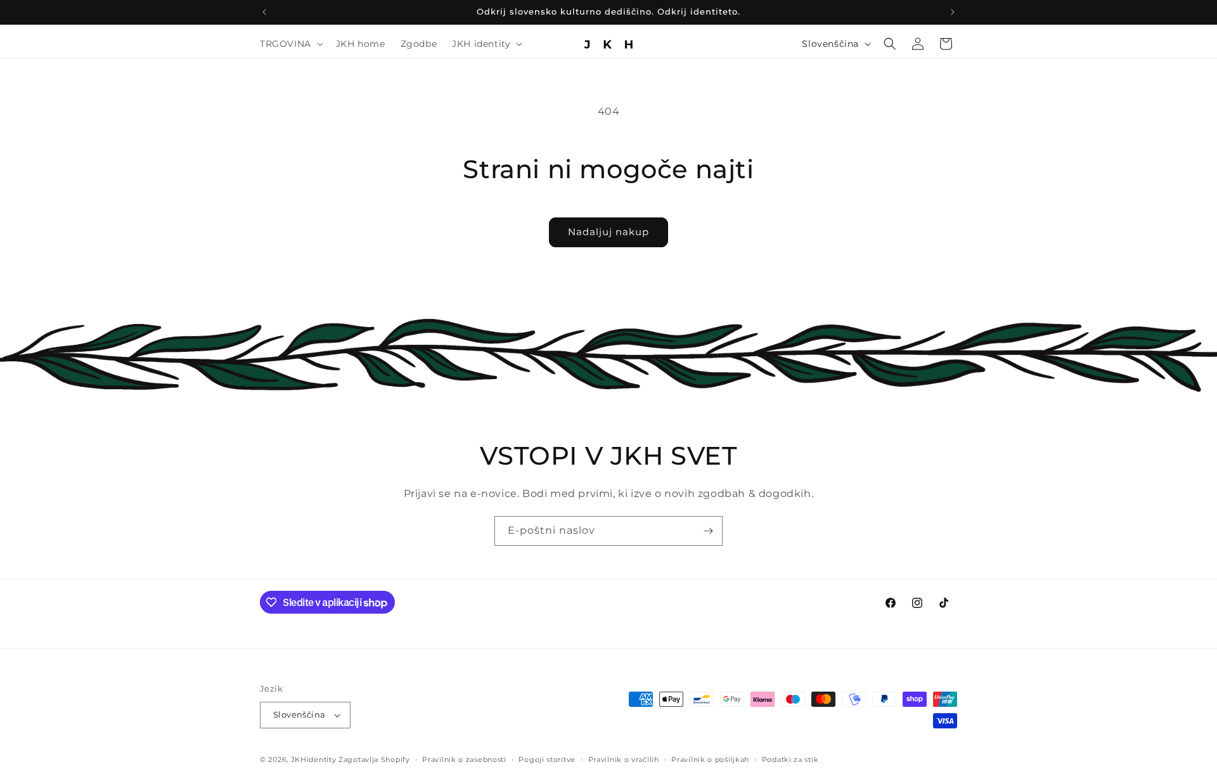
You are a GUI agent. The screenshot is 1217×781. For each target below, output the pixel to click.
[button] (290, 43)
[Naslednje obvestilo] (953, 12)
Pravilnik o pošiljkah (710, 759)
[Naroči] (708, 531)
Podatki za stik (790, 759)
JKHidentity (314, 759)
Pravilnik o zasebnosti (464, 759)
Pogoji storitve (547, 759)
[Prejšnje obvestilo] (264, 12)
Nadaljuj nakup (608, 232)
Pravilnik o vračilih (623, 759)
